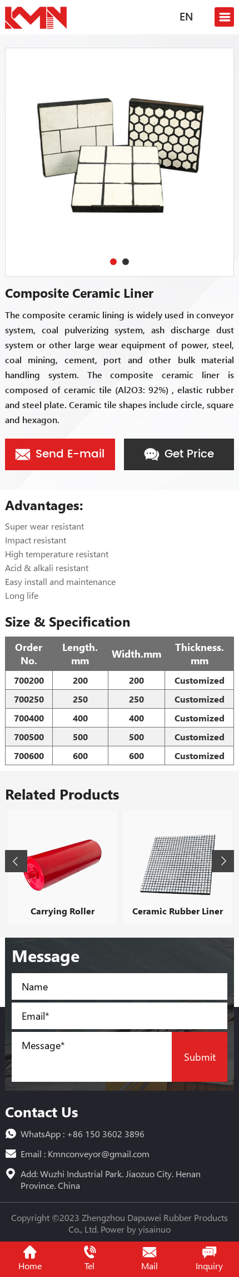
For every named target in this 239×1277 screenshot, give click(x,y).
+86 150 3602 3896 (106, 1133)
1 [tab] (113, 261)
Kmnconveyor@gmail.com (99, 1153)
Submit (200, 1057)
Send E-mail (68, 454)
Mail (149, 1265)
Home (30, 1265)
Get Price (187, 454)
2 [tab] (125, 261)
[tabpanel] (120, 162)
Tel (89, 1265)
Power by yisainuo (136, 1229)
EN (186, 17)
